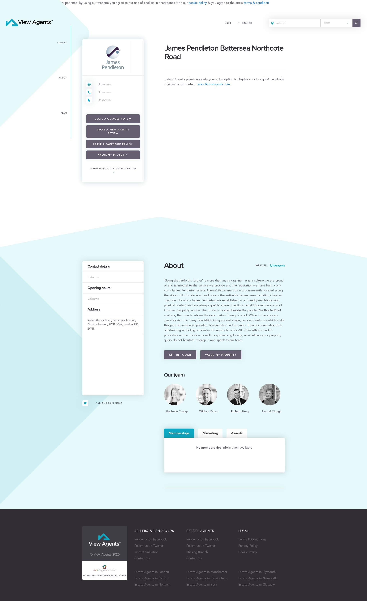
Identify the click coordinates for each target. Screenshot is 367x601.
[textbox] (336, 22)
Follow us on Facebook (150, 539)
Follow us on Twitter (148, 546)
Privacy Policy (248, 546)
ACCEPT (7, 11)
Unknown (104, 84)
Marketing (210, 433)
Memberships (179, 433)
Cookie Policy (247, 552)
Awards (236, 433)
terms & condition (256, 3)
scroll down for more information (113, 168)
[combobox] (336, 23)
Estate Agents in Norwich (152, 584)
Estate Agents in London (151, 572)
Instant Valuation (146, 552)
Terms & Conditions (252, 539)
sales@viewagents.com (213, 84)
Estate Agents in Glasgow (256, 584)
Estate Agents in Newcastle (258, 578)
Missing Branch (197, 552)
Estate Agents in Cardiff (151, 578)
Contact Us (142, 558)
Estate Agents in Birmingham (206, 578)
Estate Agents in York (201, 584)
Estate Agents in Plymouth (257, 572)
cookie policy (198, 3)
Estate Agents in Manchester (206, 572)
